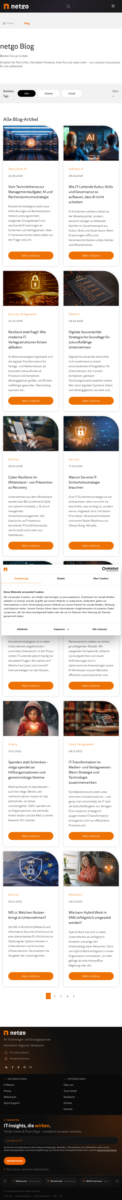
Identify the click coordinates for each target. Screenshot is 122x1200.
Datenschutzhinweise (107, 1150)
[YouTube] (30, 1067)
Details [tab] (61, 578)
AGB (54, 1196)
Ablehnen (22, 629)
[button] (68, 6)
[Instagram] (24, 1067)
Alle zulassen (99, 629)
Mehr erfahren (31, 255)
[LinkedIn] (6, 1067)
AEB (60, 1196)
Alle (26, 93)
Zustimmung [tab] (21, 578)
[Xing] (18, 1067)
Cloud (71, 93)
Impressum (8, 1196)
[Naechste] (117, 1181)
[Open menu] (113, 6)
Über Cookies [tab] (100, 578)
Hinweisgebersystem (23, 1196)
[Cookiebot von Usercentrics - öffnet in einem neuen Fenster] (104, 569)
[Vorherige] (5, 1181)
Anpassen (59, 629)
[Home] (16, 6)
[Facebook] (12, 1067)
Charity (49, 93)
